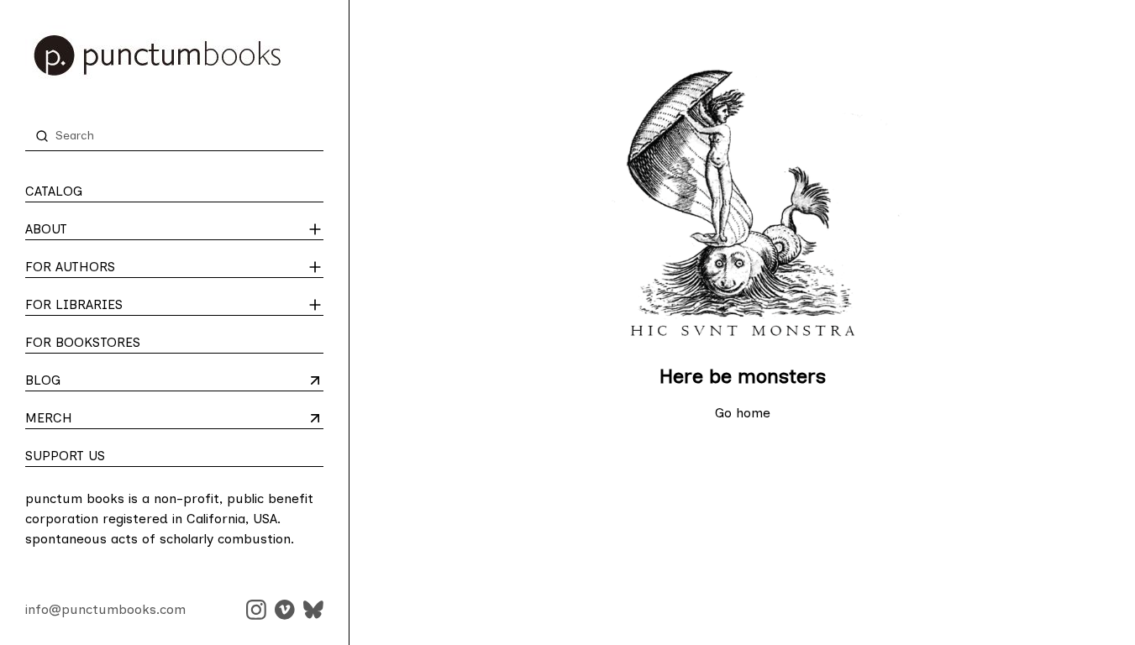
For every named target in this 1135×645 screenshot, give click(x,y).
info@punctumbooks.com (105, 609)
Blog (91, 381)
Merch (91, 419)
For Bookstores (82, 342)
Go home (742, 413)
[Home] (174, 55)
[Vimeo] (285, 610)
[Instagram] (256, 610)
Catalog (53, 191)
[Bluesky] (313, 610)
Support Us (65, 456)
